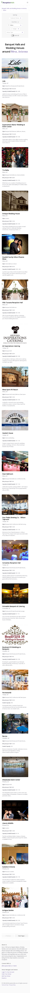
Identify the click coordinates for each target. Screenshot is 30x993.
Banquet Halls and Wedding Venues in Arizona (14, 8)
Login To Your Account (8, 972)
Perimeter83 (6, 693)
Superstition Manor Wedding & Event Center (13, 126)
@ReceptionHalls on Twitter (9, 966)
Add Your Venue (6, 976)
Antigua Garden (8, 910)
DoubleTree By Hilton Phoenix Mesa (13, 258)
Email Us (4, 978)
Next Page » (21, 936)
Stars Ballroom (7, 474)
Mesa (4, 10)
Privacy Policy (12, 985)
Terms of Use (5, 985)
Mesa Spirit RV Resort (10, 390)
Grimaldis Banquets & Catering (13, 606)
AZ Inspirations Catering (11, 346)
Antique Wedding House (11, 214)
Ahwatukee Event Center (11, 780)
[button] (18, 22)
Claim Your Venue (6, 974)
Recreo (4, 736)
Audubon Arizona (8, 867)
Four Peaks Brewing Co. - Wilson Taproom (13, 518)
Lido (3, 81)
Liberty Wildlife (7, 823)
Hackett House (7, 433)
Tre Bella (5, 170)
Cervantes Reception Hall (11, 563)
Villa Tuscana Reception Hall (12, 302)
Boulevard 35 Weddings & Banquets (11, 648)
